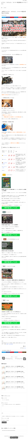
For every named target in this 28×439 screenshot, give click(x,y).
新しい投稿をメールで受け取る (5, 420)
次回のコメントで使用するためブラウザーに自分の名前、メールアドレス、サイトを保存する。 (13, 416)
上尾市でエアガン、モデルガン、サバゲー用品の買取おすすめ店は (14, 381)
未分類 (5, 7)
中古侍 (3, 170)
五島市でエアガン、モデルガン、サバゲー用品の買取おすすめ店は (14, 371)
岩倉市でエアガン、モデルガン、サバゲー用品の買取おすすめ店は (14, 376)
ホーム (2, 7)
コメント (3, 405)
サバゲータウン (5, 155)
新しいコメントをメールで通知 (5, 418)
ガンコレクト (4, 159)
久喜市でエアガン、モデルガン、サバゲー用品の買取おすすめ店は (14, 366)
